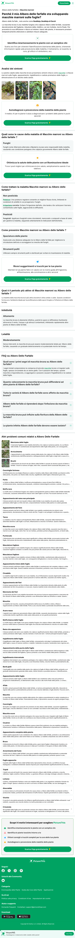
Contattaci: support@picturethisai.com (31, 907)
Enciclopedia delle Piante (11, 890)
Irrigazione (7, 205)
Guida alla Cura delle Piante (32, 890)
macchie (61, 73)
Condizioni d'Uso (24, 898)
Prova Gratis (64, 3)
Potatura (6, 200)
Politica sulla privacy (9, 898)
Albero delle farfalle (10, 10)
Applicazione (48, 890)
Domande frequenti (9, 907)
